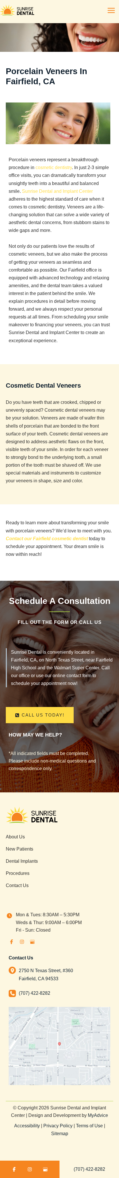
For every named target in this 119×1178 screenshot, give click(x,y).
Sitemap (59, 1133)
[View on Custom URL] (59, 1045)
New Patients (19, 848)
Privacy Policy (57, 1125)
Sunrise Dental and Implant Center (57, 191)
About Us (15, 836)
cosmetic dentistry (54, 167)
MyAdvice (98, 1115)
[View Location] (14, 970)
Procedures (17, 873)
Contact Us (17, 885)
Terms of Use (89, 1125)
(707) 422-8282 (89, 1169)
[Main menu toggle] (111, 11)
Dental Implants (22, 861)
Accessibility (27, 1125)
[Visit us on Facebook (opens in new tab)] (11, 941)
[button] (40, 715)
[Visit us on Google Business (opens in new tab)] (32, 941)
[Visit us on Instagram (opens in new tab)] (22, 941)
